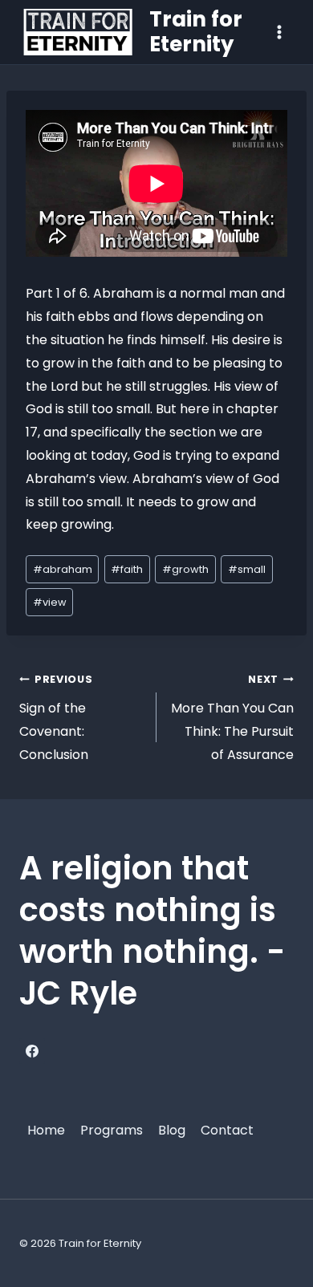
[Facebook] (32, 1051)
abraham (62, 569)
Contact (227, 1130)
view (50, 602)
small (247, 569)
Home (46, 1130)
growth (185, 569)
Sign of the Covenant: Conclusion (55, 717)
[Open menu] (279, 31)
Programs (111, 1130)
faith (127, 569)
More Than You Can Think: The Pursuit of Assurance (232, 717)
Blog (171, 1130)
